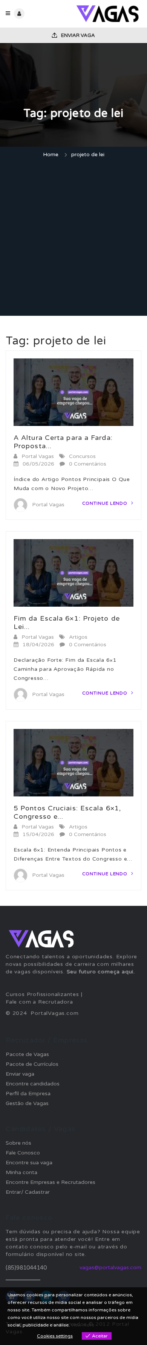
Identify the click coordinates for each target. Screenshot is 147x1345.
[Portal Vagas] (107, 14)
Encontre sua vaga (29, 1162)
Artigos (78, 637)
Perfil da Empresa (28, 1093)
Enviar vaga (77, 35)
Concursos (82, 456)
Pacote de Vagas (27, 1054)
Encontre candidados (33, 1084)
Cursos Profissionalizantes (42, 994)
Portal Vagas (37, 456)
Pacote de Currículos (32, 1064)
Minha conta (21, 1172)
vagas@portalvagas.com (110, 1267)
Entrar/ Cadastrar (28, 1192)
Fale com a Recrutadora (39, 1002)
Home (50, 154)
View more (82, 1325)
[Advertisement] (73, 238)
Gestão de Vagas (27, 1103)
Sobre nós (18, 1143)
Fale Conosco (23, 1153)
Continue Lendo (105, 503)
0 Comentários (87, 464)
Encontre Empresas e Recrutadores (50, 1182)
